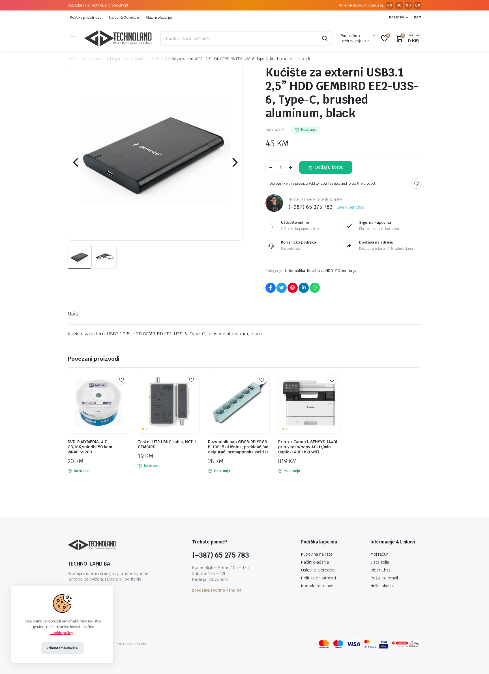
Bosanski (396, 17)
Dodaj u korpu (329, 167)
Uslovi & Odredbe (124, 17)
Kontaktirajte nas (317, 585)
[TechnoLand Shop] (118, 38)
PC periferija (120, 59)
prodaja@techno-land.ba (216, 590)
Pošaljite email (384, 578)
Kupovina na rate (317, 554)
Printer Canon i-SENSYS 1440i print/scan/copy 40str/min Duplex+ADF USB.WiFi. (307, 447)
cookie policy (62, 632)
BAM (417, 17)
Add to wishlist (416, 183)
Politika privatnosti (86, 17)
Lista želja (379, 562)
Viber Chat (380, 570)
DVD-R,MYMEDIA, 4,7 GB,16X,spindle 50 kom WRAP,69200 (90, 447)
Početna (74, 59)
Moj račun (379, 554)
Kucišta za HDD (147, 59)
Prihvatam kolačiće (62, 648)
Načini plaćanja (159, 17)
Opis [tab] (73, 313)
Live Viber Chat (350, 207)
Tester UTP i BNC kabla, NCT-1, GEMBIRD (168, 444)
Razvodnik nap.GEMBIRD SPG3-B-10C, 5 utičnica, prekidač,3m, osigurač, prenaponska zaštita (238, 447)
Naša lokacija (382, 585)
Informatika (95, 59)
